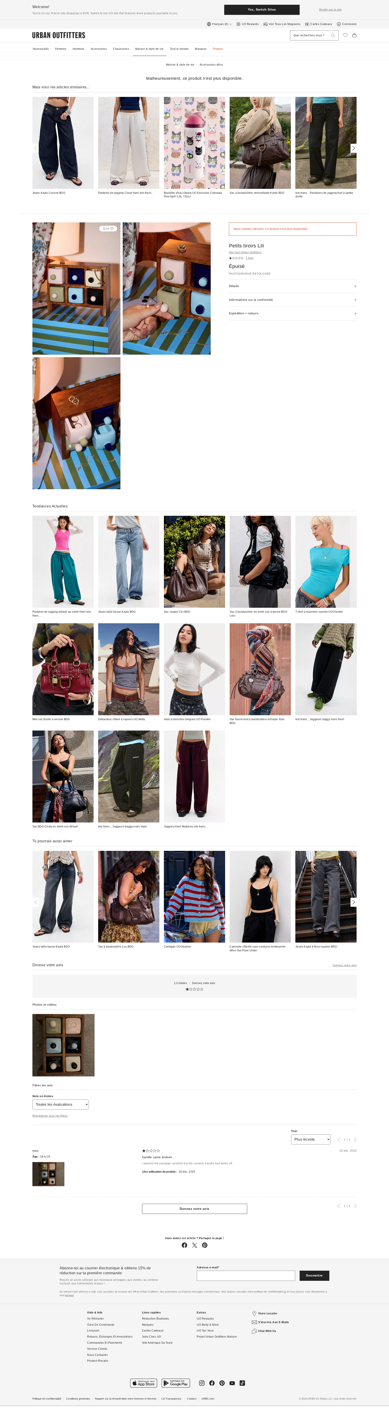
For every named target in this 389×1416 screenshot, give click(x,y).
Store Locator (267, 1313)
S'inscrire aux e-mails (273, 1322)
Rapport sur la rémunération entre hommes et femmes (125, 1398)
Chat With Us (267, 1331)
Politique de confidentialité (46, 1398)
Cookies (191, 1398)
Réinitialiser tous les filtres (50, 1115)
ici (285, 1291)
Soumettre (314, 1275)
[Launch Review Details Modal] (63, 1045)
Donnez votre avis (345, 965)
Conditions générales (78, 1398)
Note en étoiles (42, 1096)
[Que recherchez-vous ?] (333, 35)
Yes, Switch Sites (262, 9)
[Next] (353, 148)
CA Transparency (171, 1398)
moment (69, 1295)
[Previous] (36, 148)
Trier (294, 1131)
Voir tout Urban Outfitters (245, 252)
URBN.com (207, 1398)
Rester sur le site (330, 9)
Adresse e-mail (207, 1267)
